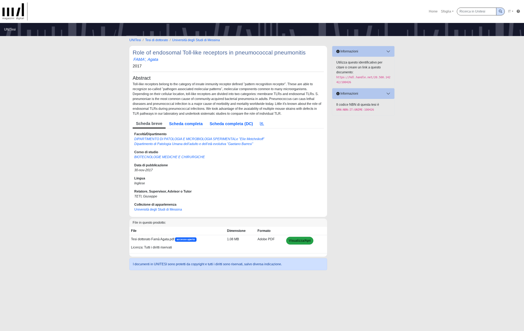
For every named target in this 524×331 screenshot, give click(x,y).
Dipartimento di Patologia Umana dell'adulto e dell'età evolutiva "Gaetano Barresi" (193, 144)
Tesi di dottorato (156, 40)
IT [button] (509, 11)
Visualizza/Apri (300, 240)
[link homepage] (14, 11)
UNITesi (135, 40)
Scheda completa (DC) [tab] (231, 123)
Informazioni (349, 51)
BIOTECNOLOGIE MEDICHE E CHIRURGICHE (169, 157)
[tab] (262, 123)
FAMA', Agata (145, 59)
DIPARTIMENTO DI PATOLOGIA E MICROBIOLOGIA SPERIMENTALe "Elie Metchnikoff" (199, 139)
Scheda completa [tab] (186, 123)
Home (433, 11)
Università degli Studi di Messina (196, 40)
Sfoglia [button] (446, 11)
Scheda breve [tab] (149, 123)
